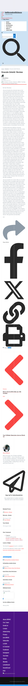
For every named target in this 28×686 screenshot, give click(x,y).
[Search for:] (9, 37)
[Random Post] (2, 33)
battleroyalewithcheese (13, 12)
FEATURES (9, 27)
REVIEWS (8, 23)
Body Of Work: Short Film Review (10, 571)
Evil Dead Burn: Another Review (9, 563)
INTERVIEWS (9, 25)
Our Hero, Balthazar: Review (8, 602)
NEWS (7, 22)
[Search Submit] (14, 36)
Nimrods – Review (7, 515)
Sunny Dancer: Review (7, 579)
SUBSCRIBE (9, 30)
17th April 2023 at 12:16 (11, 537)
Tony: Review (6, 523)
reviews (9, 347)
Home (2, 68)
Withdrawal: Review (7, 587)
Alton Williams (5, 78)
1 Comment (3, 79)
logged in (11, 546)
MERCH (8, 28)
